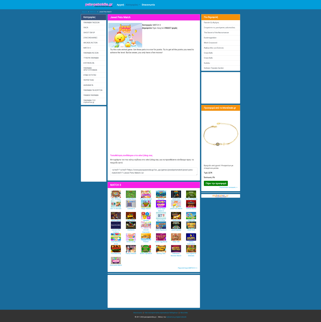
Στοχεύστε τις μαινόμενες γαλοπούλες (219, 28)
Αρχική (120, 4)
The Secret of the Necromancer (216, 33)
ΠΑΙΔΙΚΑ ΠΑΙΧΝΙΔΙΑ (91, 95)
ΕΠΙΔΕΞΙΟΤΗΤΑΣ (90, 75)
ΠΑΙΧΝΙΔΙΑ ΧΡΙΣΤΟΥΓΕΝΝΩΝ (90, 69)
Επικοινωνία (148, 4)
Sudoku (207, 63)
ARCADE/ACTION (90, 43)
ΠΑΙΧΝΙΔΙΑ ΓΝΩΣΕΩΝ (91, 23)
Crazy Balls (208, 53)
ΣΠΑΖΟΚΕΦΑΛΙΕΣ (90, 38)
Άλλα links (184, 313)
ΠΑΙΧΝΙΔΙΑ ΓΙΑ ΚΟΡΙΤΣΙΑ (93, 90)
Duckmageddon (210, 38)
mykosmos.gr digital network (176, 317)
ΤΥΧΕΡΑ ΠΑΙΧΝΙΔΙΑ (91, 58)
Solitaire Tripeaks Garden (214, 68)
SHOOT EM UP (89, 33)
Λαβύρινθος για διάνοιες (214, 48)
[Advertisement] (93, 144)
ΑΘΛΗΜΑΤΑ (88, 85)
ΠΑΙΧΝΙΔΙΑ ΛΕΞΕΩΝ (91, 53)
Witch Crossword (210, 43)
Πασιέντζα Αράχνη (211, 23)
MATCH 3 (93, 12)
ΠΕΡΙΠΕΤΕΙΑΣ (89, 80)
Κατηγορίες (132, 4)
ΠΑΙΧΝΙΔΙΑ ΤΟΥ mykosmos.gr (90, 101)
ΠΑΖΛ (86, 28)
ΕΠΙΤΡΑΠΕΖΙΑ (89, 63)
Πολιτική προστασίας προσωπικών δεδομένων (161, 313)
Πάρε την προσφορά (216, 183)
